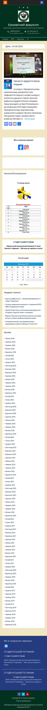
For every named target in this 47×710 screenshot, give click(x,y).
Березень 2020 (10, 584)
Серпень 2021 (10, 539)
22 (17, 277)
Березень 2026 (10, 352)
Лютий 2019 (9, 604)
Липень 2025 (10, 379)
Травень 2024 (10, 427)
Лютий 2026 (9, 355)
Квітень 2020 (10, 580)
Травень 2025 (10, 386)
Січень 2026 (9, 359)
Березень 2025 (10, 393)
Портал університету (23, 701)
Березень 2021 (10, 556)
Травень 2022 (10, 509)
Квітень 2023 (10, 471)
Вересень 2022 (10, 495)
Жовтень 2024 (10, 410)
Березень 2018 (10, 625)
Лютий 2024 (9, 437)
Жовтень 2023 (10, 451)
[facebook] (19, 7)
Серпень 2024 (10, 417)
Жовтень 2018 (10, 611)
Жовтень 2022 (10, 492)
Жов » (26, 284)
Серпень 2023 (10, 458)
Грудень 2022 (10, 485)
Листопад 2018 (10, 607)
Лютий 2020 (9, 587)
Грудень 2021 (10, 526)
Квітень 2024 (10, 430)
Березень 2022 (10, 516)
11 (34, 272)
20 (7, 277)
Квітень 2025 (10, 389)
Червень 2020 (10, 577)
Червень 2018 (10, 614)
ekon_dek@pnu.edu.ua (17, 33)
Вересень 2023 (10, 454)
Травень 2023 (10, 468)
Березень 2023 (10, 475)
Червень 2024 (10, 424)
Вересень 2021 (10, 536)
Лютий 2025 (9, 396)
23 (23, 277)
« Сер (21, 284)
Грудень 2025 (10, 362)
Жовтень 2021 (10, 533)
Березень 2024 (10, 434)
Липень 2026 (10, 338)
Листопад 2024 (10, 407)
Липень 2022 (10, 502)
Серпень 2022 (10, 498)
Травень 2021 (10, 550)
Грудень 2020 (10, 567)
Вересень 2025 (10, 372)
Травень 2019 (10, 597)
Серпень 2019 (10, 594)
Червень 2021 (10, 546)
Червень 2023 (10, 464)
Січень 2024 (9, 441)
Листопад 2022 (10, 488)
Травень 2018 (10, 618)
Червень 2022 (10, 505)
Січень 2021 (9, 563)
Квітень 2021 (10, 553)
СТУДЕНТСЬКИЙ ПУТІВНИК (23, 242)
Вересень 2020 (10, 573)
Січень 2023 (9, 481)
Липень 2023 (10, 461)
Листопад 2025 (10, 366)
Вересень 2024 (10, 413)
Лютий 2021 (9, 560)
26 (40, 277)
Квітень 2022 (10, 512)
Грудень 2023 (10, 444)
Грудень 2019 (10, 590)
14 (12, 275)
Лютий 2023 (9, 478)
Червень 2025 (10, 383)
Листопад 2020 (10, 570)
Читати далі (29, 119)
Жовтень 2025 (10, 369)
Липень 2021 (10, 543)
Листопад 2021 (10, 529)
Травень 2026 (10, 345)
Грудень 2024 (10, 403)
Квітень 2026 (10, 349)
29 (17, 280)
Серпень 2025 (10, 376)
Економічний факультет (23, 24)
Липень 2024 (10, 420)
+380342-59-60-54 (15, 31)
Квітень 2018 (10, 621)
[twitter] (23, 7)
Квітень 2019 (10, 601)
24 (28, 277)
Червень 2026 (10, 342)
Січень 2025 (9, 400)
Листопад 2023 (10, 447)
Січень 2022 (9, 522)
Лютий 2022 (9, 519)
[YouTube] (28, 7)
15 (17, 275)
